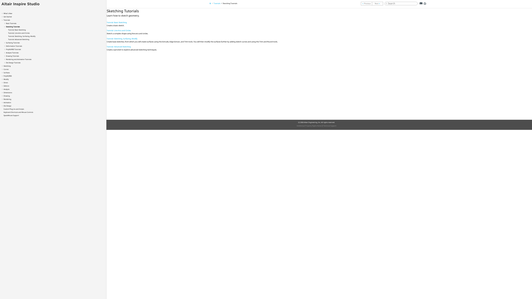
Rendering (7, 99)
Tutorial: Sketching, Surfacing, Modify (21, 36)
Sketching (7, 66)
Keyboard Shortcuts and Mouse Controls (18, 112)
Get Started (8, 17)
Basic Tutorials (11, 23)
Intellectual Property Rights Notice (309, 126)
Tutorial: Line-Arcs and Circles (19, 33)
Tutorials (7, 20)
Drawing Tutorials (12, 56)
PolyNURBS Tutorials (13, 49)
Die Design (7, 106)
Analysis (6, 89)
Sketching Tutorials (13, 27)
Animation (7, 102)
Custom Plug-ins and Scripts (14, 109)
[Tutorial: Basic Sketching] (377, 3)
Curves (6, 69)
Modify (6, 79)
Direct (6, 83)
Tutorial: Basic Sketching (17, 30)
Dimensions (8, 92)
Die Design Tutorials (13, 63)
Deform (6, 86)
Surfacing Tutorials (13, 43)
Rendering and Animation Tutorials (18, 59)
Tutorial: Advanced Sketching (18, 39)
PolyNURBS (8, 76)
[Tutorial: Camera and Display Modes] (366, 3)
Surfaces (7, 73)
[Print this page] (424, 4)
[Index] (420, 5)
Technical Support (329, 126)
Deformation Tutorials (14, 46)
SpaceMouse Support (11, 115)
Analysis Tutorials (12, 53)
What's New (8, 13)
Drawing (7, 96)
